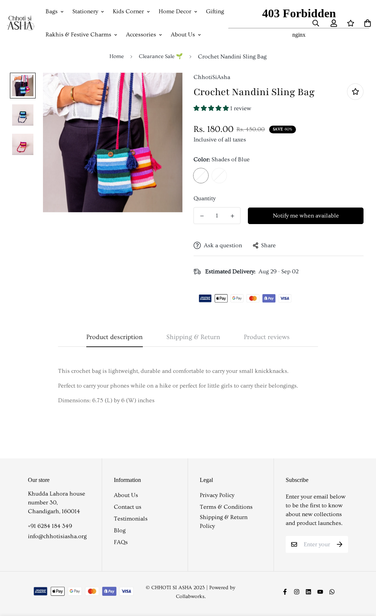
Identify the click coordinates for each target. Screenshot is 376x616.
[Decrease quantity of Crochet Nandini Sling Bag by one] (202, 216)
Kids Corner (128, 11)
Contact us (127, 507)
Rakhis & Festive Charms (78, 34)
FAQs (121, 542)
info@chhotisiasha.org (57, 536)
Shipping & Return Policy (223, 521)
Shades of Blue (201, 175)
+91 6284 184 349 (50, 526)
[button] (212, 108)
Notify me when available (306, 215)
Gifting (215, 11)
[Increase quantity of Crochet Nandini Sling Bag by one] (232, 216)
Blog (120, 530)
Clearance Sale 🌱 (161, 56)
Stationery (85, 11)
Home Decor (175, 11)
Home (116, 56)
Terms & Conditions (226, 507)
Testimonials (131, 518)
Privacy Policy (217, 495)
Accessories (141, 34)
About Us (183, 34)
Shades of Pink (219, 175)
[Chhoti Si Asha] (20, 23)
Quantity (205, 198)
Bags (52, 11)
